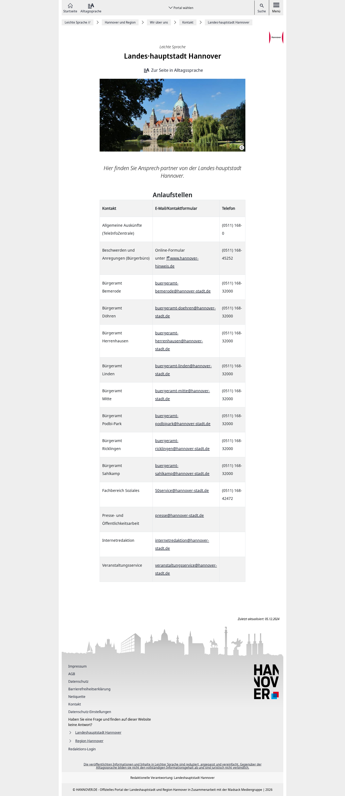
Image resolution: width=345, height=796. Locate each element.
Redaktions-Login (82, 749)
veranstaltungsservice (175, 565)
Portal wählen (183, 8)
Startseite (70, 11)
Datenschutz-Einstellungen (89, 711)
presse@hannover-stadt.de (179, 515)
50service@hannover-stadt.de (182, 490)
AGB (71, 674)
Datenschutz (78, 681)
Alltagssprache (90, 11)
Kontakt (74, 704)
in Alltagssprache (177, 70)
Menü (276, 11)
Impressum (77, 666)
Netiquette (76, 696)
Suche (262, 11)
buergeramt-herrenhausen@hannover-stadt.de (179, 341)
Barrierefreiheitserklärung (89, 689)
